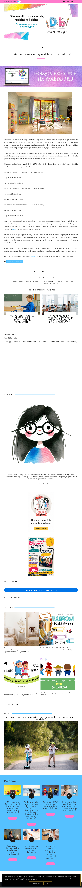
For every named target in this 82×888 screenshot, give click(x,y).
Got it (48, 883)
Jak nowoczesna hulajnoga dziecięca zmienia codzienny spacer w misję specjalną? (41, 718)
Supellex (33, 256)
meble (14, 229)
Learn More (36, 883)
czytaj (12, 818)
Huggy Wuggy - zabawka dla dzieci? (25, 281)
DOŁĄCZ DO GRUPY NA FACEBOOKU (41, 590)
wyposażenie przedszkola (15, 261)
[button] (21, 46)
